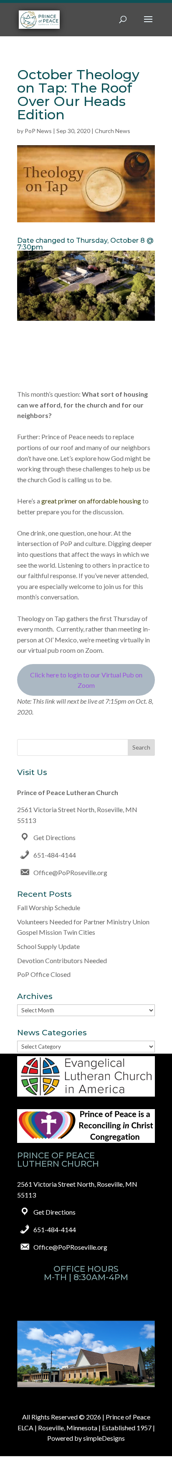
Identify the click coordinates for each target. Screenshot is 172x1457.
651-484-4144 (54, 855)
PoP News (38, 130)
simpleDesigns (104, 1438)
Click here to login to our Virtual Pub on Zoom (86, 680)
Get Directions (54, 837)
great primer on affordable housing (91, 501)
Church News (112, 130)
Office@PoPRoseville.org (70, 872)
